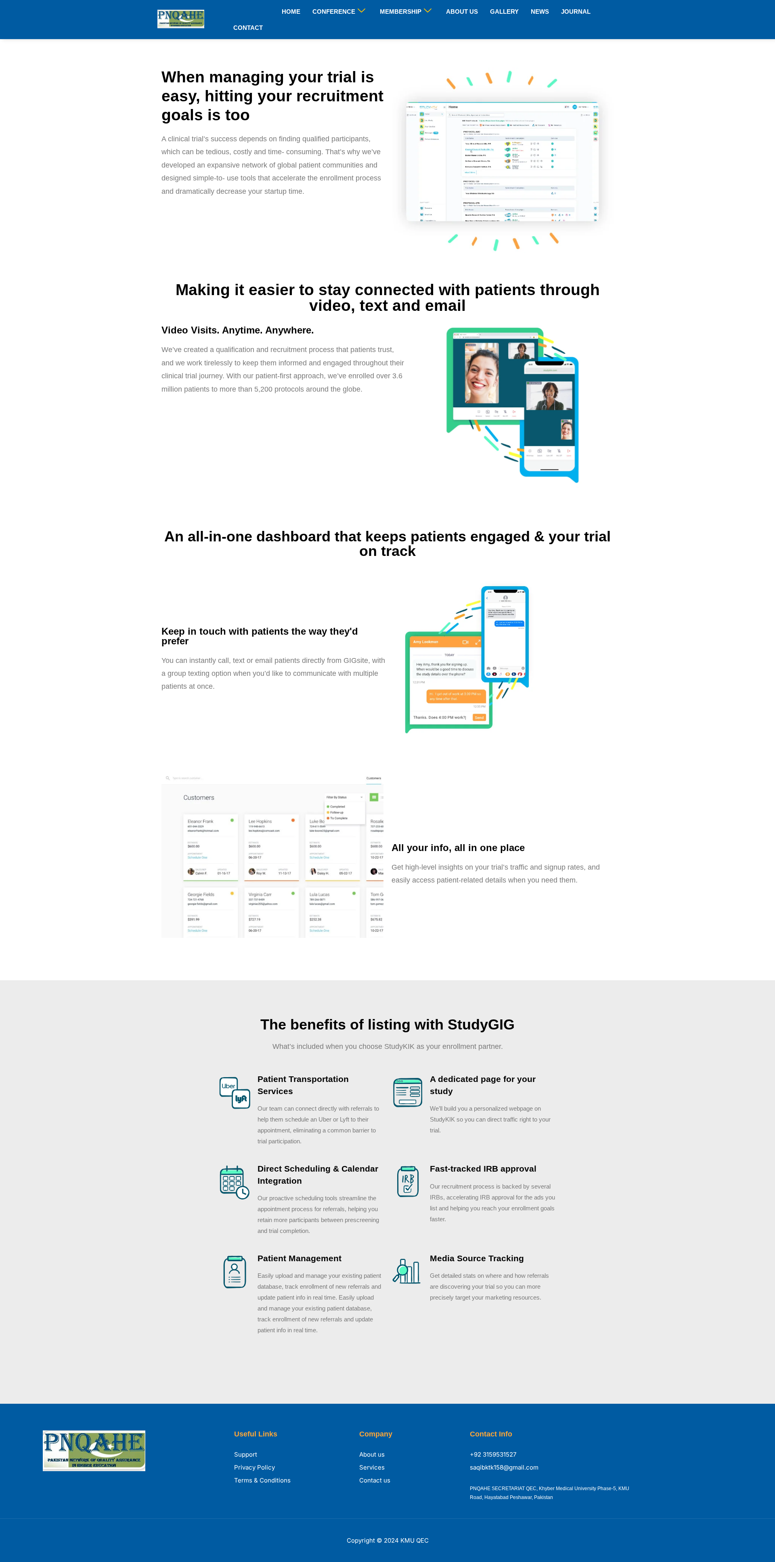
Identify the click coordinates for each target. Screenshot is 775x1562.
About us (462, 11)
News (540, 11)
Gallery (504, 11)
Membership (400, 11)
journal (576, 11)
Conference (333, 11)
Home (291, 11)
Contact (248, 27)
